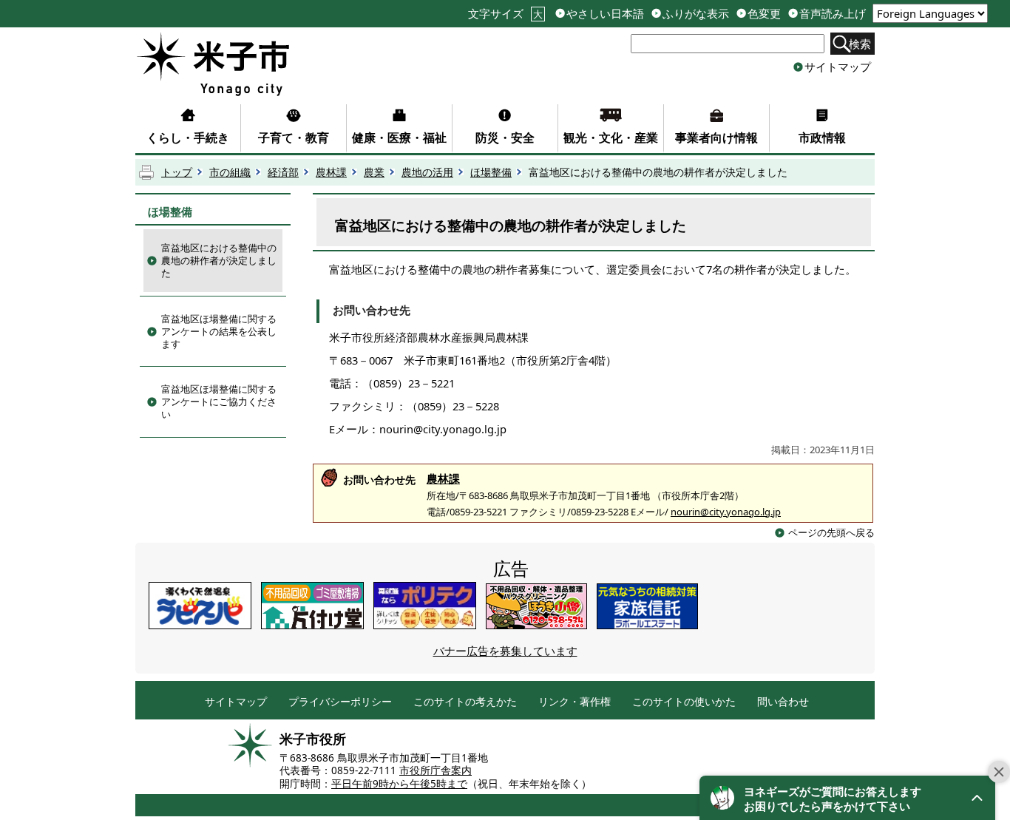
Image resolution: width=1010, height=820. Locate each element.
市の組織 (230, 172)
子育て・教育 (293, 137)
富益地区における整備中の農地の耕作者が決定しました (219, 260)
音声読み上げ (832, 14)
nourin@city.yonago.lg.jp (726, 511)
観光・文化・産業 (610, 137)
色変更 (764, 14)
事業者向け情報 (716, 137)
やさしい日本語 (605, 14)
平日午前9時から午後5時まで (399, 783)
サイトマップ (837, 66)
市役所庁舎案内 (435, 770)
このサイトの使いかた (684, 702)
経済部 (283, 172)
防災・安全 (505, 137)
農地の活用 (427, 172)
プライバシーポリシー (340, 702)
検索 (860, 43)
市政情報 (822, 137)
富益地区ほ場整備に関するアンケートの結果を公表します (219, 331)
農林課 (331, 172)
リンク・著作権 (574, 702)
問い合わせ (783, 702)
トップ (176, 172)
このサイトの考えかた (465, 702)
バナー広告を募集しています (505, 650)
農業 (374, 172)
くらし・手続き (187, 137)
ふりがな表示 (695, 14)
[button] (847, 798)
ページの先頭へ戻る (831, 532)
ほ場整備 (491, 172)
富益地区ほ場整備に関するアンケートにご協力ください (219, 401)
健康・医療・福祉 (399, 137)
